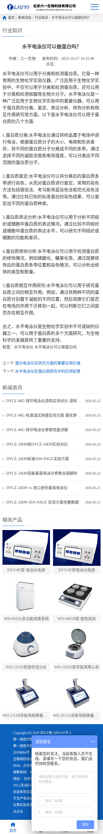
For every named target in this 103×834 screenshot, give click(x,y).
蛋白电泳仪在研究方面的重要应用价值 (47, 363)
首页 (11, 18)
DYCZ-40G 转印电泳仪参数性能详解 (37, 430)
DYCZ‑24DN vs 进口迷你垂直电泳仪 (37, 488)
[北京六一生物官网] (42, 7)
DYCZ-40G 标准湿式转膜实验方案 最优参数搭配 (44, 415)
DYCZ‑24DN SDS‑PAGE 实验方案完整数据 (42, 502)
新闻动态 (24, 18)
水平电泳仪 (23, 347)
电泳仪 (28, 798)
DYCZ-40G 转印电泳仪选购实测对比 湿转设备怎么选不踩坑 (44, 401)
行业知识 (41, 18)
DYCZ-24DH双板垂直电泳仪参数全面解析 (41, 473)
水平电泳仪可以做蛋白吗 (55, 347)
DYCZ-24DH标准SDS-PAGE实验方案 (37, 459)
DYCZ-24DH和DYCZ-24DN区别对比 (37, 444)
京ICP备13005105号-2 (55, 733)
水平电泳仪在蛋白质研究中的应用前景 (47, 371)
